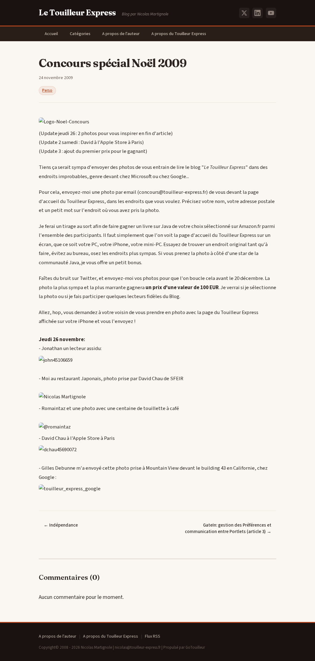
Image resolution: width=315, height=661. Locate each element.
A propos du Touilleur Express (178, 33)
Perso (47, 90)
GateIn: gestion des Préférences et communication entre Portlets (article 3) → (228, 528)
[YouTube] (271, 13)
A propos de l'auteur (121, 33)
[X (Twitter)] (244, 13)
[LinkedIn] (257, 13)
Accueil (51, 33)
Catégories (80, 33)
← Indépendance (61, 525)
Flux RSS (152, 636)
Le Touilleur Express (77, 13)
